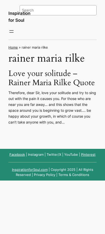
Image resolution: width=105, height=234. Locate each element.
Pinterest (88, 155)
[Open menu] (11, 31)
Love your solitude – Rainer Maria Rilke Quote (51, 78)
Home (13, 47)
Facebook (17, 155)
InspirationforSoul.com (30, 170)
